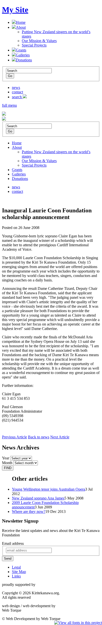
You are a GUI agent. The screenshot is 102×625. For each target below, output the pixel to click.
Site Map (19, 572)
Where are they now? (28, 511)
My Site (15, 9)
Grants (21, 50)
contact (17, 92)
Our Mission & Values (39, 41)
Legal (16, 567)
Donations (24, 60)
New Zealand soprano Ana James (38, 498)
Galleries (23, 55)
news (16, 87)
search (17, 97)
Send (7, 558)
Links (16, 576)
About (21, 27)
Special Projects (34, 45)
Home (21, 22)
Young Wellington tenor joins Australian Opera (48, 489)
